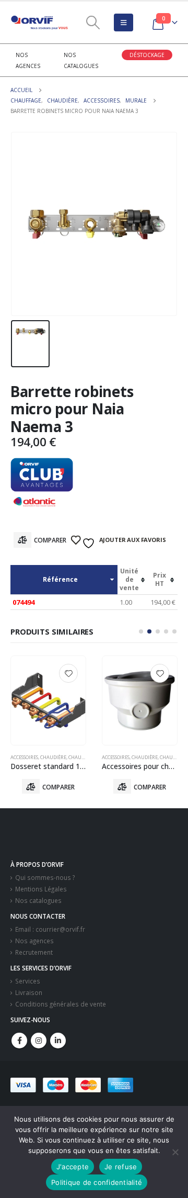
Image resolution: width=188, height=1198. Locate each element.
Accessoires (24, 757)
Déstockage (147, 55)
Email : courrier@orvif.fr (50, 929)
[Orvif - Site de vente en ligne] (39, 22)
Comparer (50, 540)
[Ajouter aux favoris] (68, 673)
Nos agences (34, 940)
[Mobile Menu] (123, 22)
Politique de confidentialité (96, 1182)
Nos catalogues (38, 900)
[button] (141, 631)
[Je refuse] (175, 1152)
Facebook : (19, 1040)
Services (27, 981)
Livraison (28, 992)
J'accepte (72, 1166)
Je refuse (120, 1166)
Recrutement (34, 952)
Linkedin (58, 1040)
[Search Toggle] (93, 22)
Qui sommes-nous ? (45, 877)
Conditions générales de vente (60, 1004)
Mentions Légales (41, 889)
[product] (48, 700)
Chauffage (82, 757)
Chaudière (53, 757)
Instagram (38, 1040)
